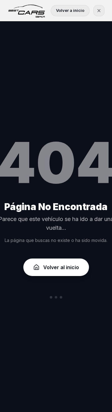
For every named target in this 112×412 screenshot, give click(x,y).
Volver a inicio (70, 10)
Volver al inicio (61, 267)
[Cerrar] (99, 10)
